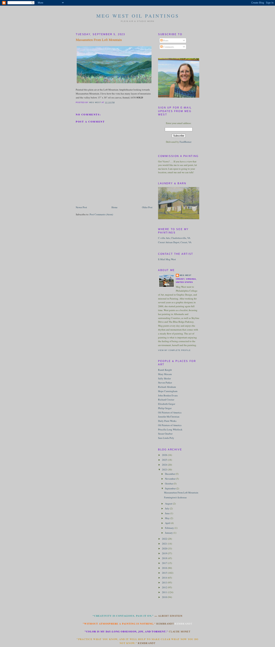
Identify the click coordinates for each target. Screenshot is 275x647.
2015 (165, 572)
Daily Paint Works (167, 421)
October (169, 483)
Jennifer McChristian (168, 416)
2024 (165, 464)
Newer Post (81, 207)
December (170, 473)
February (170, 528)
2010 (165, 597)
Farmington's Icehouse (175, 497)
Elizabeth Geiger (166, 404)
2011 (165, 592)
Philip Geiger (165, 408)
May (167, 518)
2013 (165, 582)
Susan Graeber (165, 433)
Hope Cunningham (167, 391)
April (168, 523)
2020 (165, 548)
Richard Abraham (167, 386)
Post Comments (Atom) (101, 214)
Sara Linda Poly (166, 438)
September (170, 488)
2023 (165, 469)
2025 (165, 459)
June (167, 513)
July (167, 508)
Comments (168, 46)
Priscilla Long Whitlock (170, 429)
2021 (165, 543)
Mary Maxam (165, 374)
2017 (165, 563)
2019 (165, 553)
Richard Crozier (166, 399)
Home (114, 207)
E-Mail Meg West (167, 259)
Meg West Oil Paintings (137, 16)
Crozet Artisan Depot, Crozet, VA (174, 242)
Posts (165, 40)
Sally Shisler (164, 378)
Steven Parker (165, 382)
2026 (165, 455)
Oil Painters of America (169, 412)
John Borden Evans (168, 395)
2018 (165, 558)
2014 (165, 577)
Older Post (147, 207)
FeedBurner (185, 141)
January (169, 532)
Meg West (185, 275)
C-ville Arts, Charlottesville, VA (174, 238)
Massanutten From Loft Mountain (181, 492)
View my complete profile (174, 350)
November (170, 478)
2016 (165, 568)
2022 (165, 538)
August (169, 503)
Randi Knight (165, 369)
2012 (165, 587)
